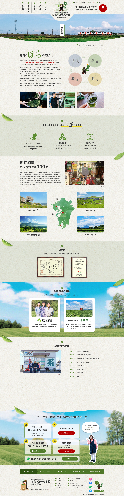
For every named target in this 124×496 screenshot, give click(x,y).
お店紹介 (102, 45)
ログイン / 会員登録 (75, 478)
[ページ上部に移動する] (99, 485)
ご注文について (74, 483)
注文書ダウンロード (38, 451)
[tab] (101, 186)
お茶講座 (58, 483)
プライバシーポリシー (75, 488)
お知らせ (58, 485)
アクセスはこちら (67, 451)
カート (71, 481)
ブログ (58, 488)
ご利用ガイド (29, 471)
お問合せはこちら (67, 433)
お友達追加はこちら (70, 459)
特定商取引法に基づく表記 (76, 485)
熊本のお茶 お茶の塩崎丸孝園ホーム (88, 45)
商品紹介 (58, 481)
